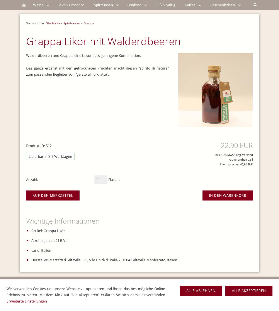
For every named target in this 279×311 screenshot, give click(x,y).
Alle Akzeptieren (249, 290)
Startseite (53, 23)
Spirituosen (71, 23)
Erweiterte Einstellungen (27, 301)
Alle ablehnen (201, 290)
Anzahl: (32, 179)
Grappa (88, 23)
